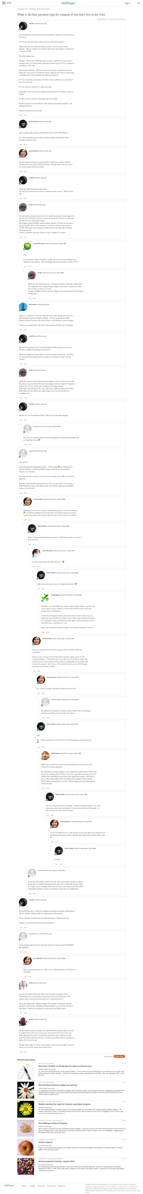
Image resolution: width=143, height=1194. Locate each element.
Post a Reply (119, 1056)
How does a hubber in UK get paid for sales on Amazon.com (65, 1066)
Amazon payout (45, 1142)
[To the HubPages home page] (9, 1185)
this (65, 243)
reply (21, 115)
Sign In (128, 3)
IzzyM (31, 205)
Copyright (32, 1186)
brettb (31, 983)
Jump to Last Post (101, 19)
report (25, 115)
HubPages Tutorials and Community (50, 1101)
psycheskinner (33, 151)
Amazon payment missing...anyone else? (56, 1161)
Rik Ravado (32, 304)
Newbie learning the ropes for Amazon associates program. (64, 1104)
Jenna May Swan (38, 243)
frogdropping (55, 595)
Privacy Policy (51, 1186)
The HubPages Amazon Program (52, 1123)
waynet (31, 1019)
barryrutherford (47, 550)
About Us (24, 1186)
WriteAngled (55, 753)
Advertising (61, 1186)
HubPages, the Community (47, 1139)
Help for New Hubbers (46, 1063)
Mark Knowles (33, 121)
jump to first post (108, 1056)
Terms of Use (41, 1186)
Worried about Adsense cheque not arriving (57, 1085)
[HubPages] (68, 3)
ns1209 (31, 23)
